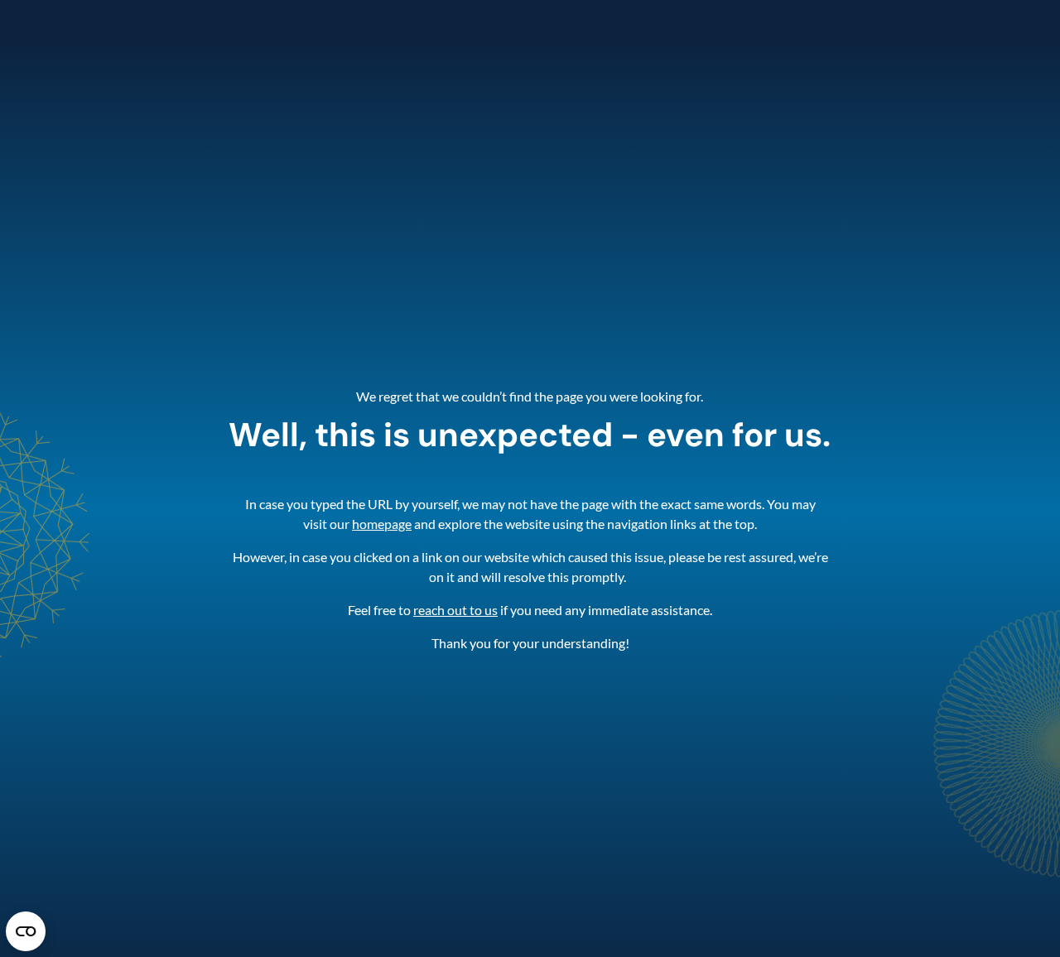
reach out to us (455, 610)
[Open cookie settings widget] (26, 931)
